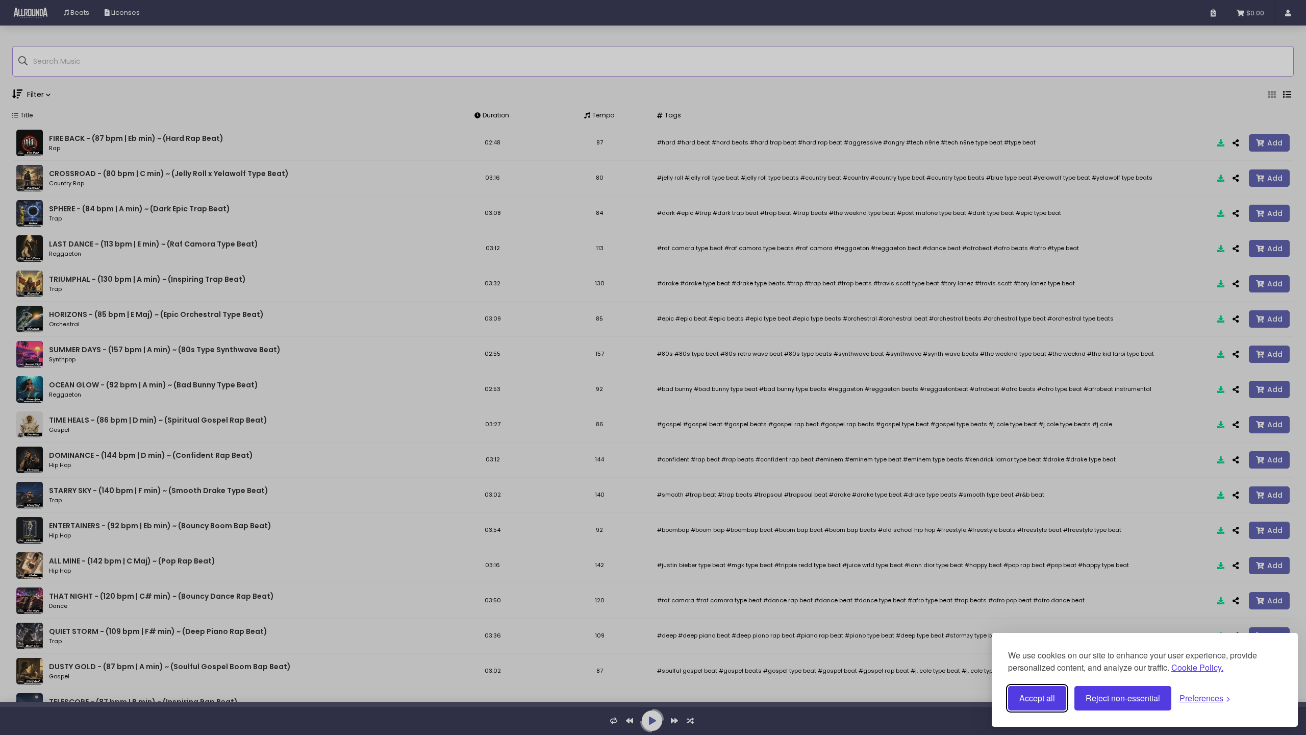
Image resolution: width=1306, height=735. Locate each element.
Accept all (1037, 698)
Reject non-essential (1123, 698)
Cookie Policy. (1197, 667)
